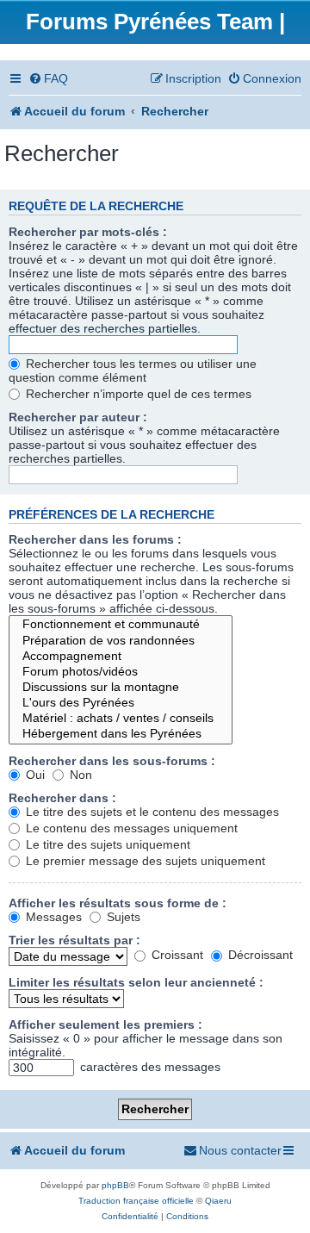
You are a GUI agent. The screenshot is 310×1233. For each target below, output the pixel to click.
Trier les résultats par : (74, 940)
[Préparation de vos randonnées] (120, 641)
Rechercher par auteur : (78, 417)
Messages (52, 917)
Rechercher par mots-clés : (88, 232)
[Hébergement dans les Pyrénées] (120, 734)
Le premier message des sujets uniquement (143, 861)
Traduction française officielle (136, 1200)
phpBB (115, 1185)
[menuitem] (48, 78)
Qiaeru (218, 1200)
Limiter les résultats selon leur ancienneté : (136, 982)
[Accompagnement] (120, 656)
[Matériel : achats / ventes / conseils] (120, 718)
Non (79, 775)
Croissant (175, 955)
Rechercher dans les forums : (95, 539)
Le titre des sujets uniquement (106, 844)
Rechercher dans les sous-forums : (112, 761)
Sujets (121, 917)
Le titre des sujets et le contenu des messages (150, 812)
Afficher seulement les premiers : (105, 1024)
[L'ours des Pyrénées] (120, 703)
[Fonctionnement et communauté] (120, 624)
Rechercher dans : (62, 798)
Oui (33, 775)
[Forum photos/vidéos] (120, 672)
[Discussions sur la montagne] (120, 687)
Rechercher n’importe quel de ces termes (136, 394)
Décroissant (259, 955)
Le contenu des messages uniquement (130, 828)
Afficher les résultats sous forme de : (117, 903)
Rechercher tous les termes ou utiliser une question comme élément (133, 370)
